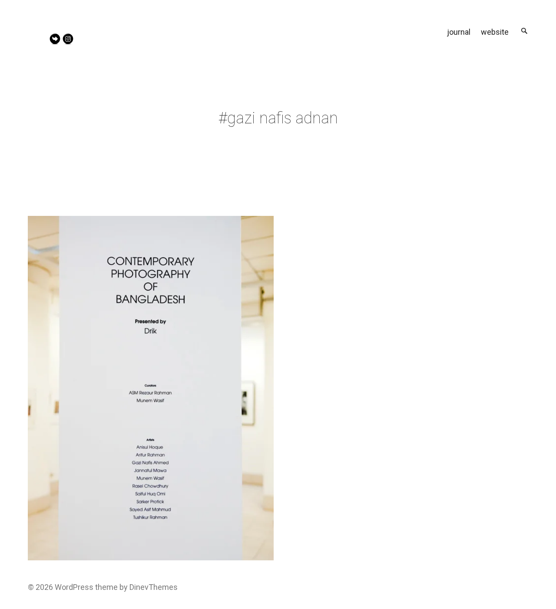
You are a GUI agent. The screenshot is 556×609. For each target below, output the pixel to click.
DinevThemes (153, 587)
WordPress (74, 587)
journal (458, 31)
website (495, 31)
